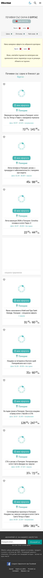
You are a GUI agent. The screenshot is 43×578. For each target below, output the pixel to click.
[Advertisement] (21, 253)
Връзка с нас (25, 571)
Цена (8, 34)
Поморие (23, 110)
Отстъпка (19, 34)
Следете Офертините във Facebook (24, 564)
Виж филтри (23, 21)
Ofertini (6, 3)
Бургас (16, 28)
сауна (24, 28)
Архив (11, 569)
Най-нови (32, 34)
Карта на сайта (21, 569)
